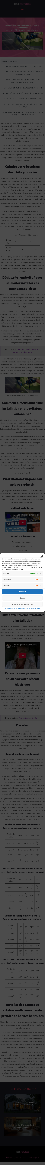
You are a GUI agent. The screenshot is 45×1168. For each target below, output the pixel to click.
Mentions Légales (35, 608)
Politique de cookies (10, 608)
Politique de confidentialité (23, 608)
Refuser (22, 598)
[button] (41, 556)
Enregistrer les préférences (22, 604)
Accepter (22, 592)
